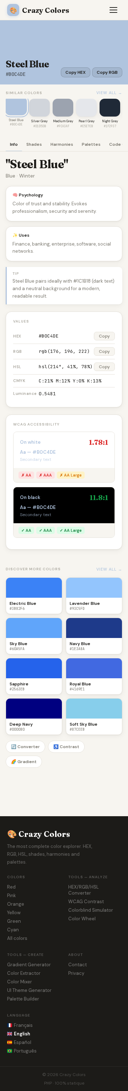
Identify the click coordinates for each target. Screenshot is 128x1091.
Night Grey (110, 121)
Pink (11, 895)
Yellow (14, 913)
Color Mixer (19, 982)
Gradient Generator (29, 965)
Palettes (91, 144)
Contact (77, 965)
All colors (17, 938)
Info (14, 144)
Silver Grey (39, 121)
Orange (15, 904)
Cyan (13, 930)
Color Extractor (24, 973)
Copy (104, 336)
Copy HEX (75, 72)
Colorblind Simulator (90, 910)
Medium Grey (63, 121)
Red (11, 887)
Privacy (76, 973)
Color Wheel (82, 919)
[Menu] (114, 10)
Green (14, 921)
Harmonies (61, 144)
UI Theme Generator (29, 990)
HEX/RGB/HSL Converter (83, 890)
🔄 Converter (25, 747)
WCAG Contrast (86, 902)
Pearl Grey (87, 121)
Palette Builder (23, 999)
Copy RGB (107, 72)
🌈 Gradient (24, 762)
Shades (34, 144)
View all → (109, 92)
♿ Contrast (66, 747)
